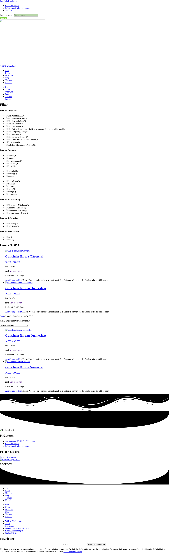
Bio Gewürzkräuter (17, 121)
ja (10, 237)
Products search (7, 15)
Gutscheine (14, 142)
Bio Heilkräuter (15, 124)
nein (11, 240)
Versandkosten (16, 271)
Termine (8, 80)
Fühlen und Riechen (17, 210)
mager (11, 189)
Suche (3, 18)
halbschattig (14, 171)
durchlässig (14, 181)
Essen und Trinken (17, 208)
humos (12, 186)
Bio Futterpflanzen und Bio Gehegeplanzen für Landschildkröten (36, 129)
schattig (12, 174)
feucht (11, 184)
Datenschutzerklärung (73, 551)
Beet (11, 158)
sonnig (12, 176)
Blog (7, 78)
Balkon (12, 156)
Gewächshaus (15, 161)
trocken (12, 194)
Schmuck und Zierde (18, 213)
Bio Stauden (14, 134)
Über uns (9, 75)
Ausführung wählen (13, 280)
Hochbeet (13, 163)
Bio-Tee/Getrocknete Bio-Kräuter (23, 139)
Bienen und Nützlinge (18, 205)
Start (7, 70)
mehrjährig (13, 226)
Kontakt (8, 82)
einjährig (13, 224)
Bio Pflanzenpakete (17, 118)
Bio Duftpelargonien (17, 132)
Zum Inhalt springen (8, 1)
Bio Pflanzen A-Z (16, 116)
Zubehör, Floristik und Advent (22, 145)
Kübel (11, 166)
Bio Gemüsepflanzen (18, 137)
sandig (12, 192)
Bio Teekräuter (15, 126)
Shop (7, 73)
